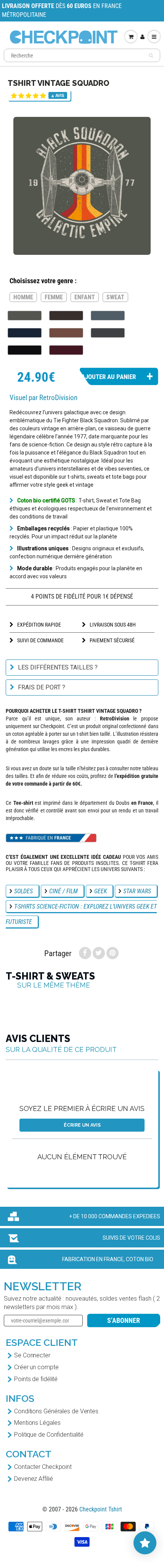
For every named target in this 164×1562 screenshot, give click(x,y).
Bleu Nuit (25, 333)
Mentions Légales (37, 1422)
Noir (25, 350)
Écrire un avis (82, 1125)
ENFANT (84, 297)
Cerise (66, 350)
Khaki (25, 315)
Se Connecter (32, 1355)
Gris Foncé (108, 333)
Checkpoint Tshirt (100, 1509)
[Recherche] (150, 55)
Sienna (66, 333)
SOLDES (23, 891)
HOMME (23, 297)
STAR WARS (137, 891)
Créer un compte (36, 1367)
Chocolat (66, 315)
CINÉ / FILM (63, 891)
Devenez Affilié (33, 1478)
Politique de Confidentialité (49, 1434)
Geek (100, 891)
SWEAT (115, 297)
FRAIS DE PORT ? (41, 687)
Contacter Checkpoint (43, 1466)
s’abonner (123, 1320)
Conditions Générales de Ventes (56, 1411)
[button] (28, 95)
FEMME (54, 297)
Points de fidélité (36, 1379)
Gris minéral (108, 315)
